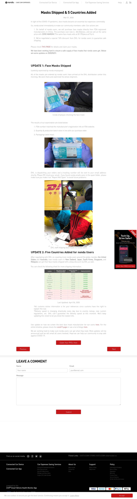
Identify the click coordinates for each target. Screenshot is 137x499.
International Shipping (115, 467)
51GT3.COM (84, 455)
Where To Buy (92, 467)
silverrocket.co (111, 455)
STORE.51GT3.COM (97, 455)
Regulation (113, 471)
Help (120, 2)
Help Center (92, 469)
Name (18, 366)
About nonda (71, 467)
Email (72, 366)
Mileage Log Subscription (44, 473)
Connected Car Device (48, 3)
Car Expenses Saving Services (97, 3)
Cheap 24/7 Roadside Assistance (45, 467)
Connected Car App (71, 3)
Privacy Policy (113, 475)
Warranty (112, 473)
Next (114, 349)
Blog (69, 471)
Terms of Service (114, 477)
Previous (23, 349)
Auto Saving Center (42, 469)
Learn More (74, 495)
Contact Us (71, 469)
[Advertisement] (68, 437)
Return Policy (113, 469)
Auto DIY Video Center (43, 471)
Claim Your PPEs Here (68, 343)
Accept (122, 495)
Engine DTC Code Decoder (44, 475)
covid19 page (62, 327)
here (97, 324)
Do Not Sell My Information (117, 479)
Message (19, 375)
